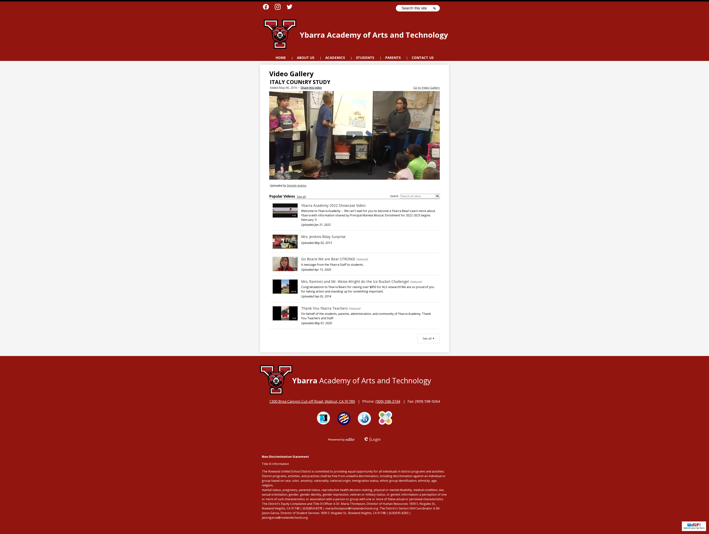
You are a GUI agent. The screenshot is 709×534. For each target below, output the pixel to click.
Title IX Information (275, 464)
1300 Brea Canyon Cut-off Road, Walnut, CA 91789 (312, 401)
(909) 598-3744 (387, 401)
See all (301, 197)
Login (372, 439)
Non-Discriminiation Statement (285, 457)
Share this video (311, 87)
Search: (394, 196)
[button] (305, 58)
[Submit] (437, 196)
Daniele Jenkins (296, 186)
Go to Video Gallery (426, 88)
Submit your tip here (694, 528)
